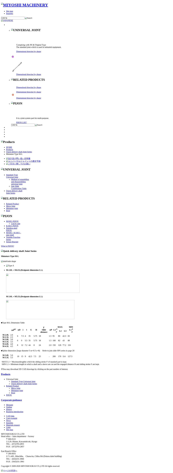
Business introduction (14, 412)
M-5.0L (6, 355)
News (8, 420)
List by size (15, 224)
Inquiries (9, 13)
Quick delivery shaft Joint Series (19, 152)
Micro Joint (10, 206)
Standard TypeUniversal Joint (12, 176)
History (9, 409)
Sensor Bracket (12, 242)
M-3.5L (6, 342)
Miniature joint (12, 208)
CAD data (10, 416)
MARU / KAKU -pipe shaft (13, 234)
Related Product (12, 204)
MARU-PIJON (12, 221)
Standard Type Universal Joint (23, 381)
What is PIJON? (7, 246)
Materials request (13, 425)
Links (8, 427)
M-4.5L (6, 346)
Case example (11, 418)
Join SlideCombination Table (18, 187)
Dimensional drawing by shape (28, 51)
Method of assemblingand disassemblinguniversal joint (20, 181)
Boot (8, 211)
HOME (9, 147)
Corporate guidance (11, 400)
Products (9, 149)
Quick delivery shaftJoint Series (14, 192)
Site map (9, 11)
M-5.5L (6, 357)
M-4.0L (6, 344)
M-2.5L (6, 337)
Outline (9, 407)
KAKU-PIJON (12, 226)
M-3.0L (6, 339)
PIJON (9, 395)
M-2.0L (6, 335)
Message (9, 405)
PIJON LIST (21, 122)
